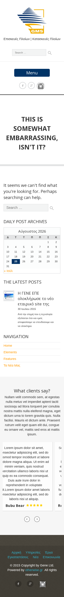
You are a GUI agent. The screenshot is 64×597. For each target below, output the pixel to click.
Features (10, 359)
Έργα (49, 552)
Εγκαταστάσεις (18, 557)
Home (8, 345)
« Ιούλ (8, 271)
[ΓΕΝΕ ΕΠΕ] (32, 32)
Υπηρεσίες (33, 552)
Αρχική (16, 552)
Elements (10, 352)
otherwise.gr (34, 570)
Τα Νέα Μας (12, 365)
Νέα (35, 557)
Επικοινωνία (51, 557)
